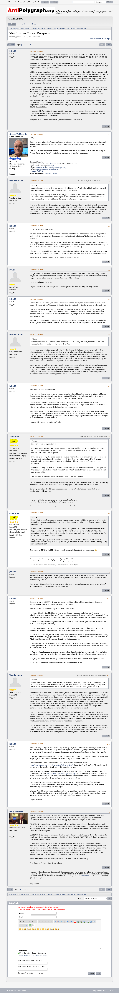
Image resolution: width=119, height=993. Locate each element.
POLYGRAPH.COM (84, 876)
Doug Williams (16, 811)
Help (93, 990)
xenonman (14, 436)
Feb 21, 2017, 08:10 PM (36, 675)
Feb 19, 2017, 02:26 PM (36, 386)
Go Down (11, 45)
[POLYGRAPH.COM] (10, 833)
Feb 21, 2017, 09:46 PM (36, 744)
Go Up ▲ (110, 990)
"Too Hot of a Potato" (51, 174)
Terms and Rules (101, 990)
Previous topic (95, 39)
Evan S (12, 270)
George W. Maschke (18, 134)
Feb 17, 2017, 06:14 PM (36, 181)
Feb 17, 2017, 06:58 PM (36, 270)
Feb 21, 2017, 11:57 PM (36, 812)
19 (30, 45)
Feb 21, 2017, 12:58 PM (36, 513)
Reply (102, 45)
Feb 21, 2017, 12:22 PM (36, 436)
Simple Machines (21, 990)
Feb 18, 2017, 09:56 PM (36, 334)
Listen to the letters (24, 956)
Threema (33, 172)
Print (109, 45)
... (28, 45)
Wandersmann (16, 180)
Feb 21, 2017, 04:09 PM (36, 598)
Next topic (106, 39)
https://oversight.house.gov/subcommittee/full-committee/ (51, 765)
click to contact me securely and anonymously (51, 168)
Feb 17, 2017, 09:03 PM (36, 299)
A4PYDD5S (40, 172)
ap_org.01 (51, 166)
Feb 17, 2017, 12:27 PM (36, 134)
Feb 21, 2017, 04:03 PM (36, 572)
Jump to (80, 898)
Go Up (10, 889)
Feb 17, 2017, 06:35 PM (36, 226)
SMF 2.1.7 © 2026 (11, 990)
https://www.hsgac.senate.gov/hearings (61, 774)
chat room (53, 164)
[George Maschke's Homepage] (10, 171)
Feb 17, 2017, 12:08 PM (36, 51)
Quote (107, 126)
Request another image (39, 956)
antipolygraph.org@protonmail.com (46, 170)
